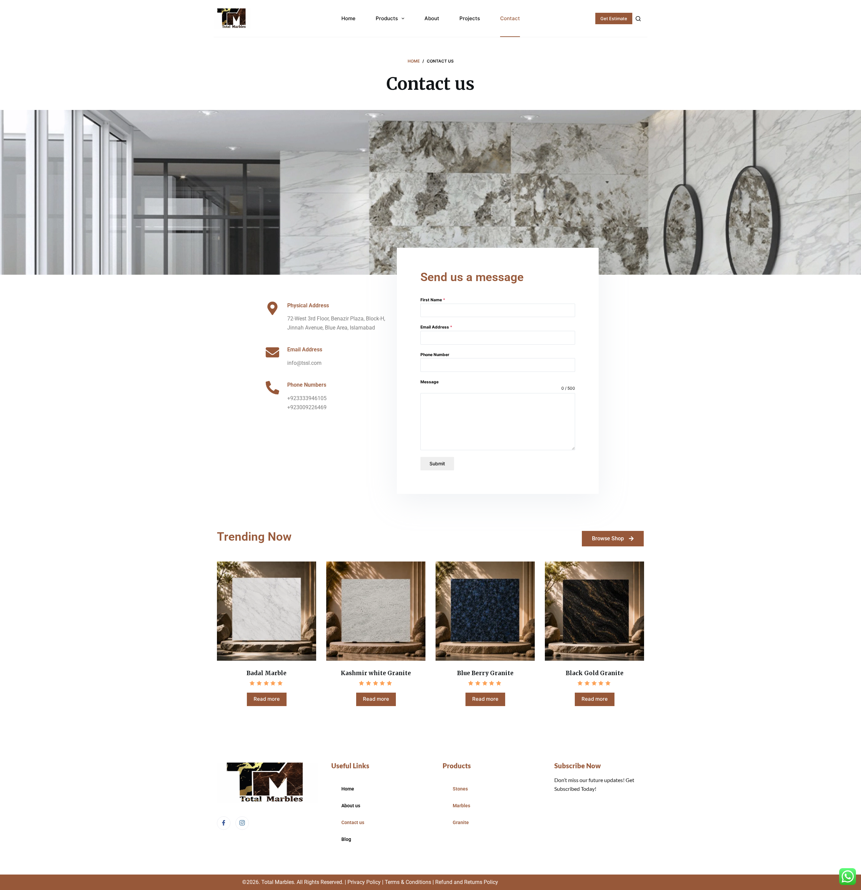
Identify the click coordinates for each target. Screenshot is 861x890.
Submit (437, 463)
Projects (469, 18)
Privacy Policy (364, 882)
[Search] (638, 18)
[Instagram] (242, 823)
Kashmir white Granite (376, 673)
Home (348, 18)
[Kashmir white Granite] (375, 611)
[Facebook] (223, 823)
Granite (461, 822)
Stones (460, 788)
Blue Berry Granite (485, 673)
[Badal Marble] (266, 611)
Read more (267, 699)
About (431, 18)
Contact (510, 18)
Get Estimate (613, 18)
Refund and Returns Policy (466, 882)
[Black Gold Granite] (594, 611)
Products (387, 18)
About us (350, 805)
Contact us (352, 822)
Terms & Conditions (407, 882)
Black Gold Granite (595, 673)
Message (429, 381)
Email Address (436, 327)
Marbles (461, 805)
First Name (432, 299)
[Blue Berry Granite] (485, 611)
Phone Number (434, 354)
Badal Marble (267, 673)
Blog (346, 839)
